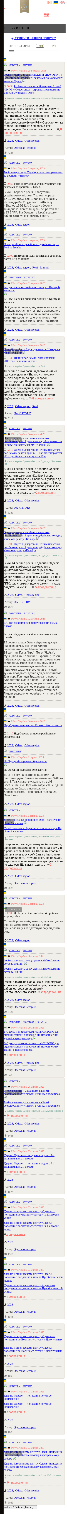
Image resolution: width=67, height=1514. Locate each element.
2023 (10, 140)
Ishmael (44, 267)
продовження (43, 398)
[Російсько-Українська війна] (16, 15)
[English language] (62, 3)
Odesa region (31, 140)
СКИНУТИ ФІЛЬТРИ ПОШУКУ (35, 38)
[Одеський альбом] (28, 15)
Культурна (14, 1022)
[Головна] (4, 15)
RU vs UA (27, 65)
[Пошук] (46, 15)
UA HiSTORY (22, 413)
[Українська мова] (56, 3)
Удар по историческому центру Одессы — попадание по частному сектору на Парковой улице (31, 1226)
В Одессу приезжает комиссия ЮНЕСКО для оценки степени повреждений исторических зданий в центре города (31, 1046)
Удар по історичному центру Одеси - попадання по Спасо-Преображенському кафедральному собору (33, 1466)
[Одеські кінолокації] (34, 15)
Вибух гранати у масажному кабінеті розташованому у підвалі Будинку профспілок (32, 1104)
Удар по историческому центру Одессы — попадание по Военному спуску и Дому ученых (33, 1349)
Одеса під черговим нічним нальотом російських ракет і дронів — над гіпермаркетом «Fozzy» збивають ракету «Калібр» (33, 453)
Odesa (18, 140)
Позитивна (15, 278)
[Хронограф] (10, 15)
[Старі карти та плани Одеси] (22, 15)
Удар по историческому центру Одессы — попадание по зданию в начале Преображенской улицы (33, 1288)
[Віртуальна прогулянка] (40, 15)
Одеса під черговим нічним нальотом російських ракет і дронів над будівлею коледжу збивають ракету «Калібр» (33, 547)
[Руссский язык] (50, 3)
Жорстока (14, 65)
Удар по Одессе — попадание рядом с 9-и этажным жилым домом (29, 1165)
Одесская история (25, 147)
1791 (53, 45)
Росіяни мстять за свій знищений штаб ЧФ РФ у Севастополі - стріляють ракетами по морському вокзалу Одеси (32, 89)
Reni (35, 267)
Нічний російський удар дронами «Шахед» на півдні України (29, 359)
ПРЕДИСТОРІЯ (19, 45)
